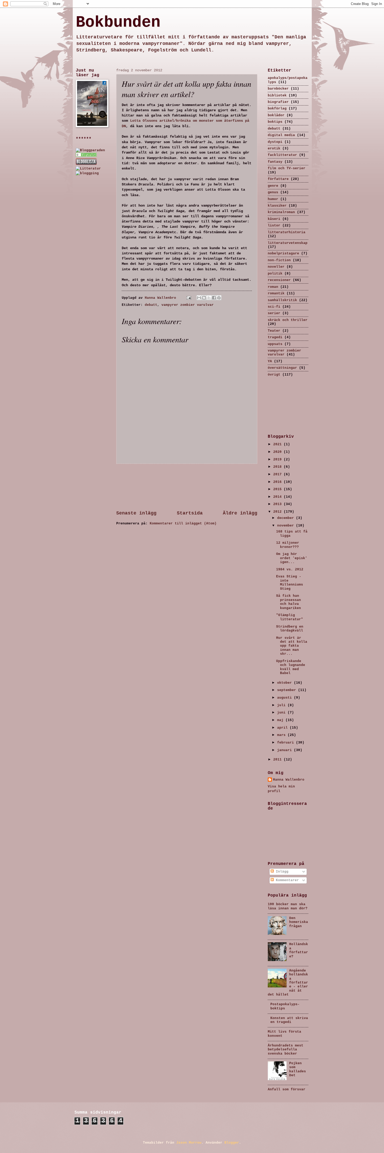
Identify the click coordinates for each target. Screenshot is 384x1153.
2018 (278, 467)
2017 (278, 474)
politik (275, 274)
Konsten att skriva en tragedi (289, 1020)
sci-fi (274, 307)
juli (282, 705)
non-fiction (279, 260)
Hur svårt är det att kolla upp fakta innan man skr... (291, 646)
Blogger (231, 1143)
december (286, 518)
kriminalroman (281, 212)
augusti (285, 698)
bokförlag (277, 108)
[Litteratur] (88, 169)
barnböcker (278, 89)
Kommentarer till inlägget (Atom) (183, 523)
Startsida (190, 513)
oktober (285, 683)
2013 (278, 504)
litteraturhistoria (286, 232)
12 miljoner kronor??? (287, 545)
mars (282, 735)
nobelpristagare (283, 253)
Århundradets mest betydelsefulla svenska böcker (285, 1050)
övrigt (274, 375)
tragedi (275, 337)
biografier (278, 102)
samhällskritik (282, 300)
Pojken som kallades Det (297, 1069)
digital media (281, 135)
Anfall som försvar (286, 1089)
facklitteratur (282, 155)
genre (273, 186)
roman (273, 287)
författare (278, 179)
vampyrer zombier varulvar (187, 305)
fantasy (275, 162)
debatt (151, 305)
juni (282, 713)
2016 (278, 482)
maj (281, 720)
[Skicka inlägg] (189, 298)
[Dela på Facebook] (214, 297)
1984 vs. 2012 (289, 569)
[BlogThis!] (204, 297)
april (283, 728)
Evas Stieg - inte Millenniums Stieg (289, 582)
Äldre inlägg (240, 513)
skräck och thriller (287, 320)
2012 (278, 512)
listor (274, 225)
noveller (276, 267)
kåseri (274, 219)
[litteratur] (86, 156)
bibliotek (277, 95)
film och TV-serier (286, 168)
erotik (274, 148)
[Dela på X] (209, 297)
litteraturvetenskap (287, 243)
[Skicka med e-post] (199, 297)
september (287, 690)
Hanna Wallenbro (161, 298)
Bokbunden (118, 22)
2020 (278, 452)
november (286, 526)
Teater (274, 331)
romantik (276, 293)
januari (285, 750)
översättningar (282, 368)
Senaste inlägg (136, 513)
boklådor (276, 115)
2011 (278, 760)
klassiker (277, 206)
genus (273, 192)
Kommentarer (286, 880)
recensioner (279, 280)
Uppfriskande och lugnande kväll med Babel (290, 667)
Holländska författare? (298, 950)
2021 (278, 444)
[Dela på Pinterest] (219, 297)
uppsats (275, 344)
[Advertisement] (187, 487)
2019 (278, 459)
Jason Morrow (188, 1143)
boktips (275, 122)
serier (274, 313)
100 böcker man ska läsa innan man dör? (287, 906)
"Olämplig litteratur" (289, 617)
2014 (278, 497)
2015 (278, 489)
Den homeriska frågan (298, 922)
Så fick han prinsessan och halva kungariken (288, 602)
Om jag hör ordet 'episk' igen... (291, 558)
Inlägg (281, 872)
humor (273, 199)
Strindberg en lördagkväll (289, 629)
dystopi (275, 142)
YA (270, 361)
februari (286, 743)
